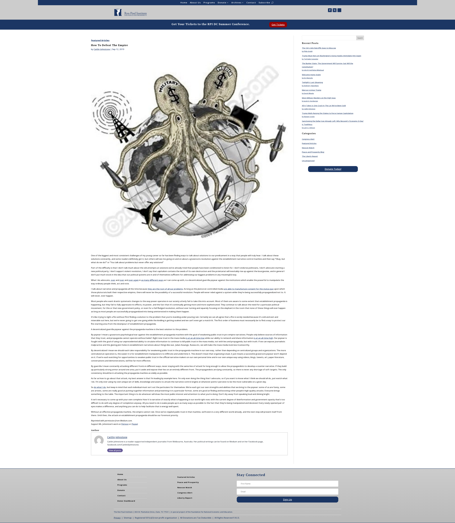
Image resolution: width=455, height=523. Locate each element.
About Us (195, 3)
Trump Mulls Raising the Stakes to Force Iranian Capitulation (327, 113)
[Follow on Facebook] (330, 10)
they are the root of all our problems (165, 289)
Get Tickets (278, 24)
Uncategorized (308, 160)
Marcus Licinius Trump (311, 90)
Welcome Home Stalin (311, 74)
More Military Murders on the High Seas (319, 98)
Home (183, 3)
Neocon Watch (308, 148)
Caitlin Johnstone (102, 49)
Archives (236, 3)
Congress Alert (308, 139)
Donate (222, 3)
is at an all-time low (195, 338)
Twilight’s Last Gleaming (312, 82)
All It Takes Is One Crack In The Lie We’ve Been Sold (324, 105)
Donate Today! (333, 169)
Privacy (117, 517)
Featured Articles (100, 40)
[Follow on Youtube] (339, 10)
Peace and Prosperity (188, 482)
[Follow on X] (335, 10)
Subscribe (264, 3)
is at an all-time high (263, 338)
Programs (209, 3)
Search (360, 38)
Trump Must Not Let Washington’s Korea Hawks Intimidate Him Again (331, 55)
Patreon (125, 424)
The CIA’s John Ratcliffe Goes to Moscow (319, 48)
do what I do (100, 387)
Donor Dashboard (126, 501)
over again (134, 280)
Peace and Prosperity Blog (313, 152)
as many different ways (152, 280)
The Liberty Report (310, 156)
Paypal (135, 424)
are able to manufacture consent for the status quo (249, 289)
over (113, 280)
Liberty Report (184, 498)
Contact (251, 3)
